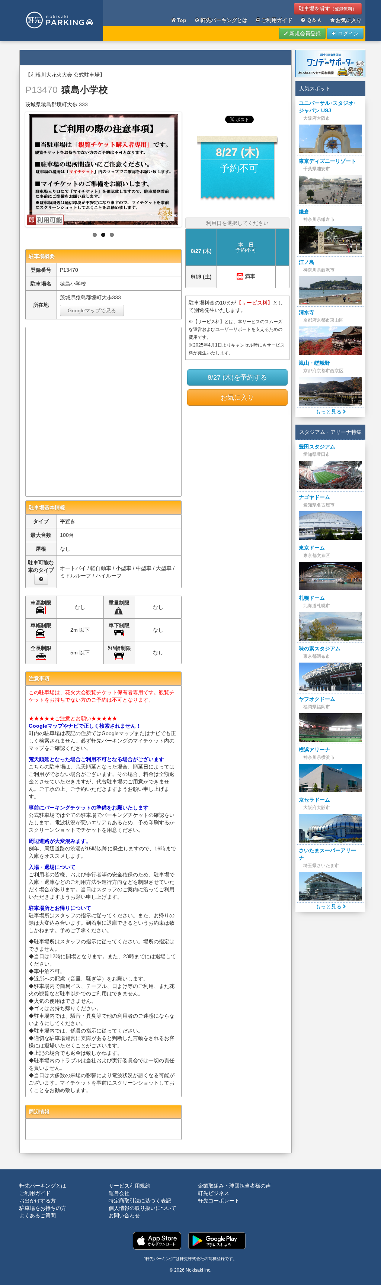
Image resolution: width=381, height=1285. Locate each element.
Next (187, 167)
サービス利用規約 (129, 1186)
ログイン (347, 33)
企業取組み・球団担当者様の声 (234, 1186)
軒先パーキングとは (224, 20)
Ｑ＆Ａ (314, 20)
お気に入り (349, 20)
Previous (19, 167)
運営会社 (119, 1193)
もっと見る (329, 412)
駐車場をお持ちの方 (42, 1208)
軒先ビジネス (213, 1193)
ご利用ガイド (276, 20)
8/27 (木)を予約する (237, 377)
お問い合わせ (124, 1215)
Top (181, 20)
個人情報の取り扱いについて (142, 1208)
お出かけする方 (37, 1201)
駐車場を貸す (328, 9)
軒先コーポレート (219, 1201)
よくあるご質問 (37, 1215)
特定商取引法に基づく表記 (140, 1201)
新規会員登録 (304, 33)
